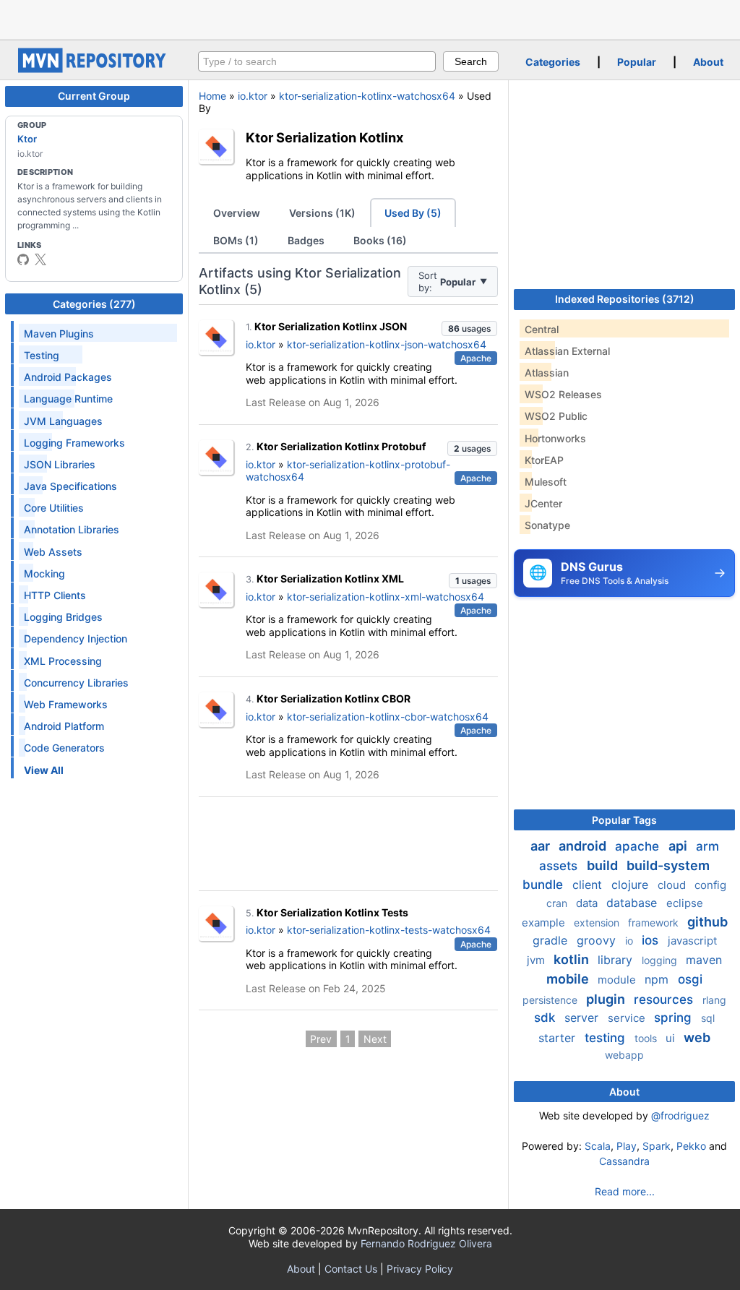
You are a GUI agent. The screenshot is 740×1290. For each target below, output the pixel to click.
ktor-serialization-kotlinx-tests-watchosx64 (389, 930)
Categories (552, 62)
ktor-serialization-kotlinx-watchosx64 (367, 96)
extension (598, 922)
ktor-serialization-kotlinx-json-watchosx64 (386, 344)
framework (654, 922)
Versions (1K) (322, 213)
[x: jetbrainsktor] (40, 259)
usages (469, 328)
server (583, 1017)
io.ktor (252, 96)
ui (672, 1038)
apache (639, 846)
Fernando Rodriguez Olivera (426, 1243)
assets (560, 866)
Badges (306, 240)
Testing (41, 355)
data (588, 903)
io (630, 940)
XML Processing (63, 661)
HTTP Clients (55, 595)
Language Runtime (68, 398)
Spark (656, 1146)
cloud (673, 885)
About (708, 62)
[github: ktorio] (23, 259)
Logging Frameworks (74, 443)
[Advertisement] (370, 18)
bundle (544, 884)
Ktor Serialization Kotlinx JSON (330, 326)
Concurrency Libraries (76, 682)
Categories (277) (94, 304)
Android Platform (64, 726)
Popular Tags (624, 820)
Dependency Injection (75, 638)
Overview (236, 213)
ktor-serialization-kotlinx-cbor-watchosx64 (388, 716)
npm (658, 979)
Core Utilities (54, 508)
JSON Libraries (59, 464)
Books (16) (380, 240)
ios (652, 940)
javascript (692, 940)
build (604, 865)
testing (607, 1038)
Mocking (44, 573)
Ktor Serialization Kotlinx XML (330, 578)
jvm (537, 960)
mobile (569, 978)
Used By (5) (413, 213)
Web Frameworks (66, 704)
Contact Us (350, 1269)
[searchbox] (317, 61)
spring (674, 1017)
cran (558, 903)
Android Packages (68, 377)
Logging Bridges (63, 617)
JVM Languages (63, 421)
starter (558, 1038)
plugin (607, 999)
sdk (546, 1017)
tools (647, 1038)
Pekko (691, 1146)
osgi (690, 979)
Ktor (27, 139)
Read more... (625, 1191)
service (628, 1018)
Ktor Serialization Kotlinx (324, 137)
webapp (624, 1055)
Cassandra (624, 1161)
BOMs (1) (236, 240)
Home (212, 96)
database (633, 902)
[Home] (94, 69)
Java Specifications (70, 486)
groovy (598, 940)
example (545, 922)
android (584, 845)
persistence (551, 1000)
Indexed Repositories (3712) (624, 299)
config (710, 885)
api (679, 845)
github (707, 921)
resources (665, 999)
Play (626, 1146)
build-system (668, 865)
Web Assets (53, 552)
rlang (714, 1000)
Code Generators (64, 747)
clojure (631, 884)
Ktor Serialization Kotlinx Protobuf (341, 446)
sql (708, 1018)
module (618, 979)
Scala (598, 1146)
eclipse (684, 903)
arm (707, 846)
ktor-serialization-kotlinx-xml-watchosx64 (385, 596)
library (617, 960)
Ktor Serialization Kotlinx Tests (332, 912)
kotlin (573, 959)
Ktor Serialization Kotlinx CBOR (333, 698)
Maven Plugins (59, 333)
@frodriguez (680, 1115)
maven (704, 960)
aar (541, 845)
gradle (552, 940)
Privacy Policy (420, 1269)
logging (661, 960)
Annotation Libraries (71, 529)
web (697, 1037)
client (589, 884)
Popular (636, 62)
